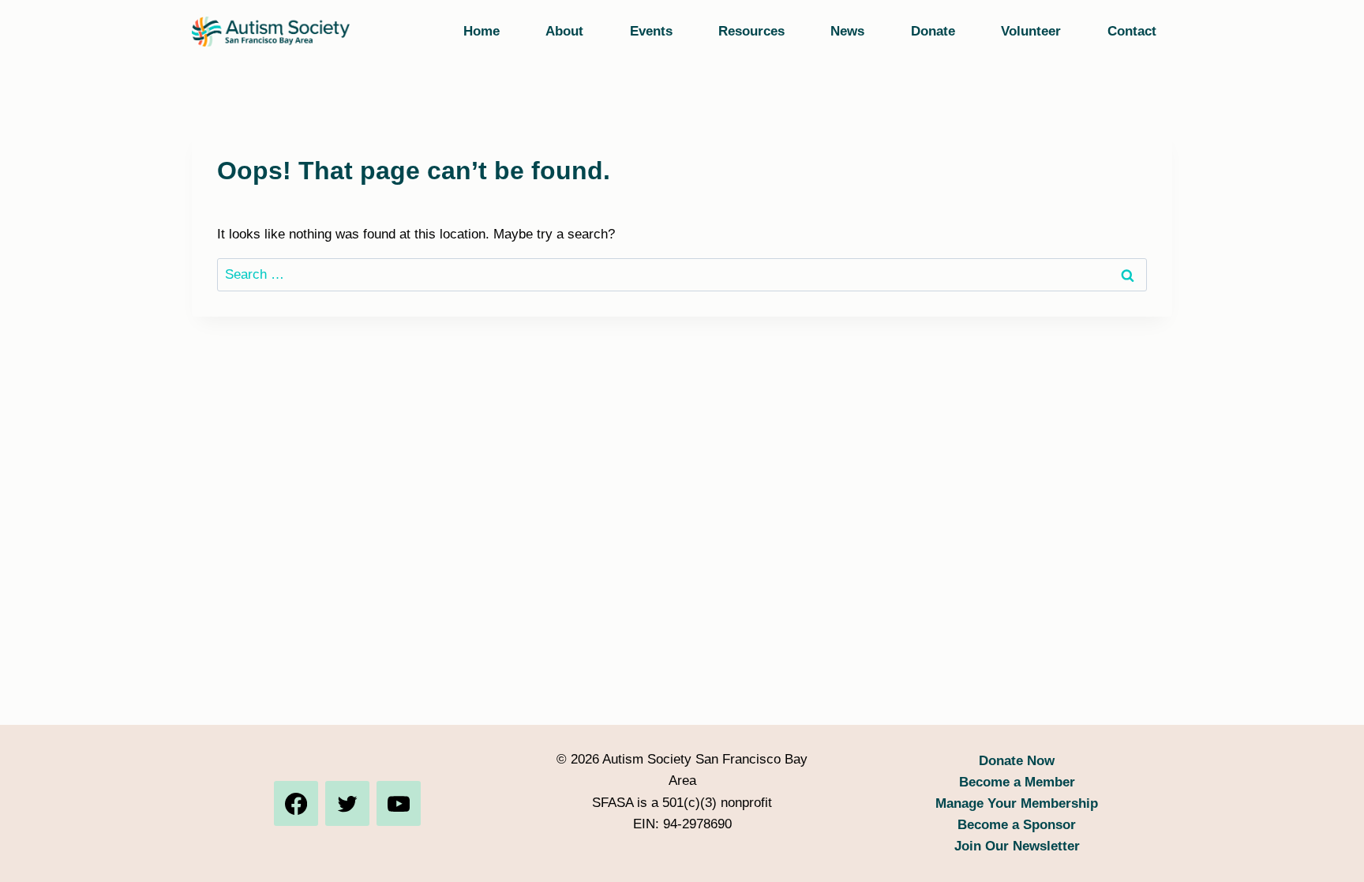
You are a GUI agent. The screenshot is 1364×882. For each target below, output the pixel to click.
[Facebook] (296, 803)
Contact (1131, 31)
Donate (933, 31)
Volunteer (1031, 31)
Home (481, 31)
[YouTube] (399, 803)
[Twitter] (347, 803)
